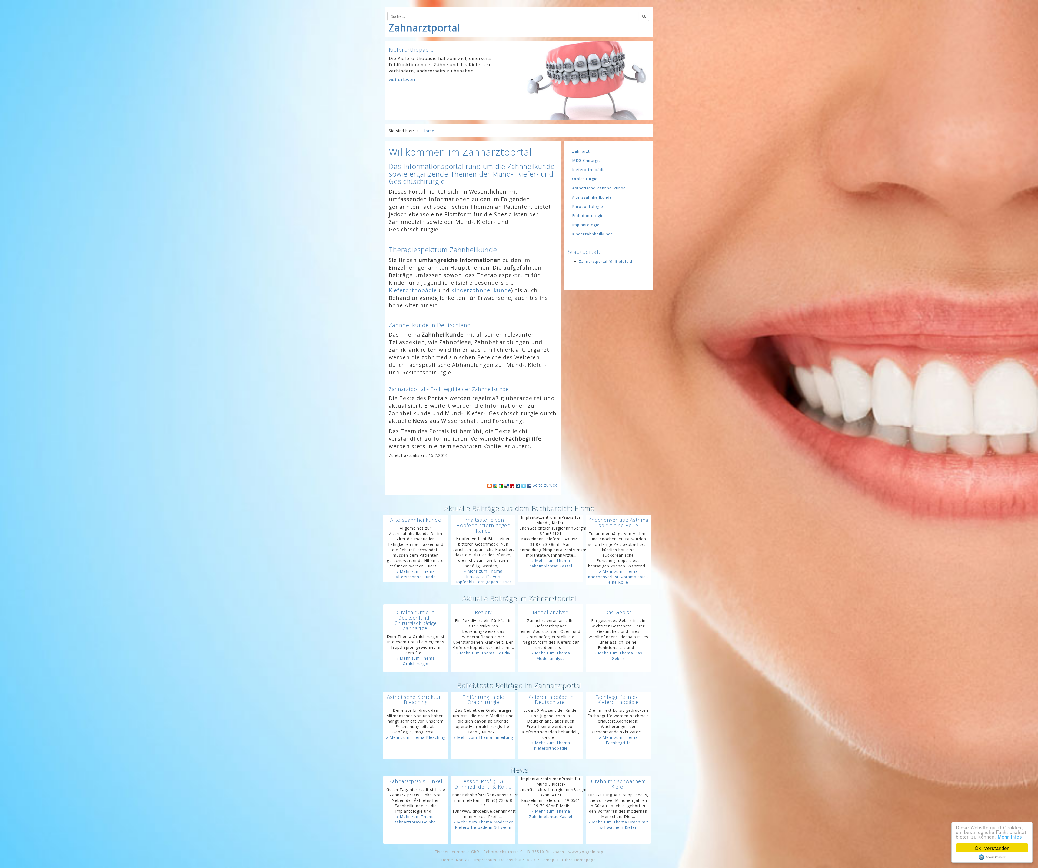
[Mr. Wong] (512, 485)
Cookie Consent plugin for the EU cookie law (992, 857)
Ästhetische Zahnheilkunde (599, 188)
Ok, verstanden (992, 847)
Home (447, 859)
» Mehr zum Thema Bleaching (415, 737)
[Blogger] (489, 485)
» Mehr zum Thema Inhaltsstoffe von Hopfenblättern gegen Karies (483, 576)
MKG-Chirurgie (586, 160)
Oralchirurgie (585, 178)
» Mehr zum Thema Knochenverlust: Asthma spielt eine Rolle (618, 577)
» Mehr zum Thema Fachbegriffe (618, 740)
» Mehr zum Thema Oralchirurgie (415, 661)
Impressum (485, 859)
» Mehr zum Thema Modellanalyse (550, 655)
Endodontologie (588, 215)
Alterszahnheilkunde (592, 197)
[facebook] (529, 485)
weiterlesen (402, 86)
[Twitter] (523, 485)
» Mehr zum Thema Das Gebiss (618, 655)
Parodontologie (587, 206)
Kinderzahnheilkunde (481, 290)
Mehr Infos (1010, 836)
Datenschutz (511, 859)
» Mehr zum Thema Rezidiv (483, 653)
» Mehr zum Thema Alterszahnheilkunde (416, 574)
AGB (531, 859)
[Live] (518, 485)
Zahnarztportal (424, 27)
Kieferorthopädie (413, 290)
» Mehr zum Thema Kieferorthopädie (550, 745)
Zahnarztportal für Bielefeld (605, 261)
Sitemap (546, 859)
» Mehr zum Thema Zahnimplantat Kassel (550, 563)
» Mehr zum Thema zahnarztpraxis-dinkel (415, 819)
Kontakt (463, 859)
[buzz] (495, 485)
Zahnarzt (581, 151)
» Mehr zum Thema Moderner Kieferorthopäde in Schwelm (483, 824)
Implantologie (586, 224)
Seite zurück (545, 485)
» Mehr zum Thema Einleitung (483, 737)
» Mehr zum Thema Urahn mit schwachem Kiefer (618, 824)
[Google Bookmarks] (501, 485)
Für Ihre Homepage (576, 859)
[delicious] (506, 485)
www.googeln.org (585, 851)
